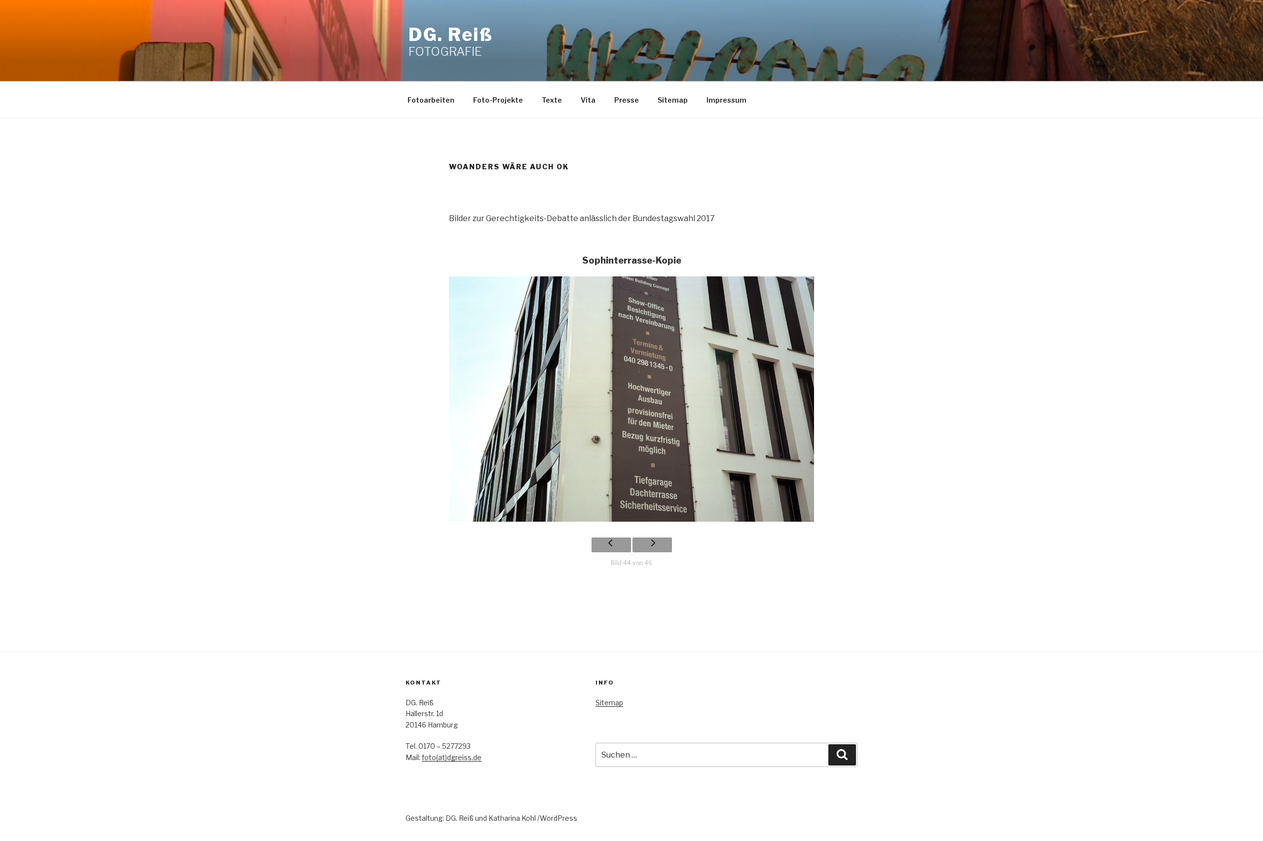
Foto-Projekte (498, 100)
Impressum (726, 100)
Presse (626, 100)
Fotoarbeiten (431, 100)
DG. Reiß (451, 34)
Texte (552, 100)
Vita (588, 100)
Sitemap (673, 100)
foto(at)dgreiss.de (452, 757)
